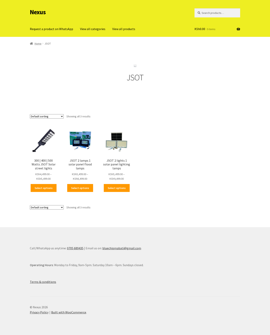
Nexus (38, 12)
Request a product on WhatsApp (51, 29)
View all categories (92, 29)
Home (38, 43)
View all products (123, 29)
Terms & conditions (43, 282)
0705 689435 (75, 248)
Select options (44, 188)
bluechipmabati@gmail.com (121, 248)
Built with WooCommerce (68, 312)
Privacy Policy (39, 312)
